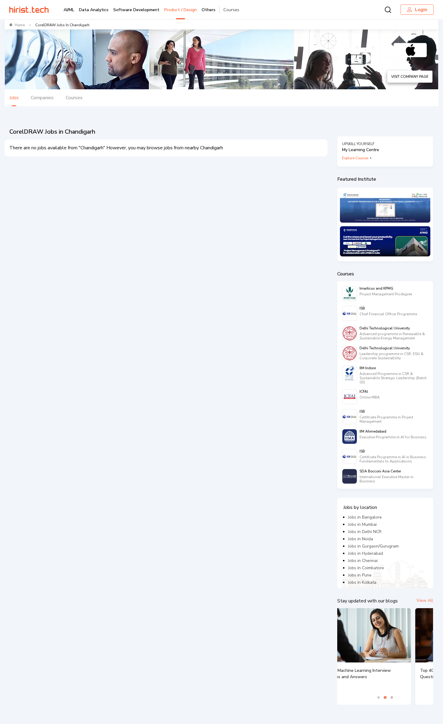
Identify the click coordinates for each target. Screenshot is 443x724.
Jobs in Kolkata (362, 582)
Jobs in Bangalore (365, 517)
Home (20, 25)
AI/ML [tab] (69, 10)
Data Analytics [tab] (93, 10)
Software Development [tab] (136, 10)
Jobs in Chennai (363, 561)
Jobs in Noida (360, 539)
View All (424, 600)
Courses (231, 10)
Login (421, 10)
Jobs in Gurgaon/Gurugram (373, 546)
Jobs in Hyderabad (365, 553)
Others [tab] (208, 10)
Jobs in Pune (360, 575)
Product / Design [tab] (180, 10)
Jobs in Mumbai (362, 524)
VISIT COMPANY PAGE (410, 76)
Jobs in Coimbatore (366, 568)
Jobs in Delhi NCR (365, 532)
